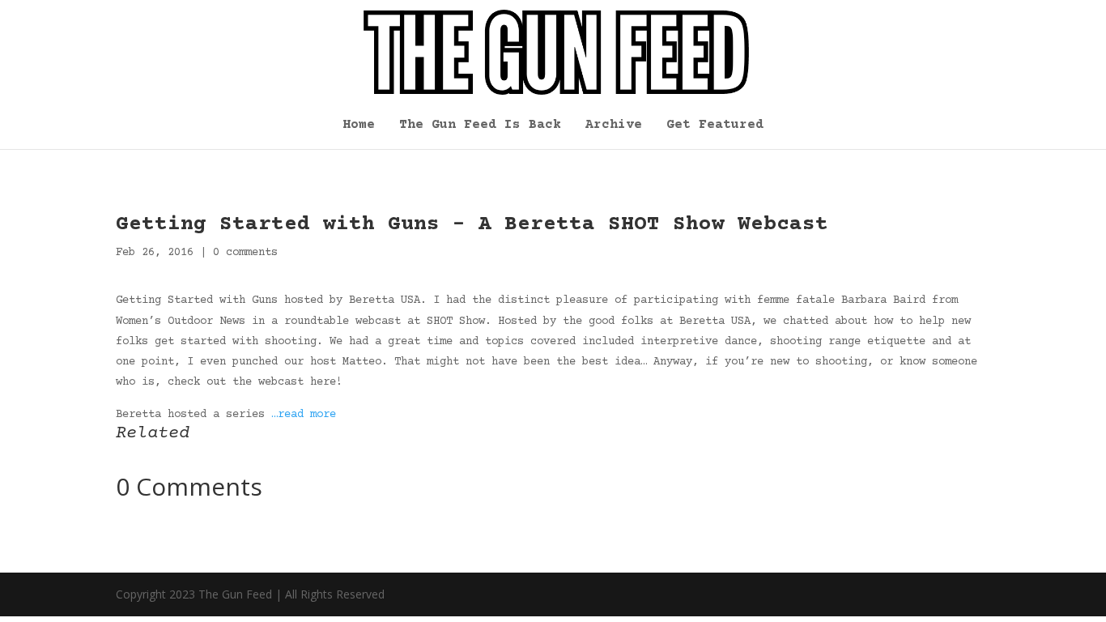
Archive (613, 125)
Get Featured (715, 125)
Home (358, 125)
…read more (303, 414)
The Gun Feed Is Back (480, 125)
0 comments (245, 252)
